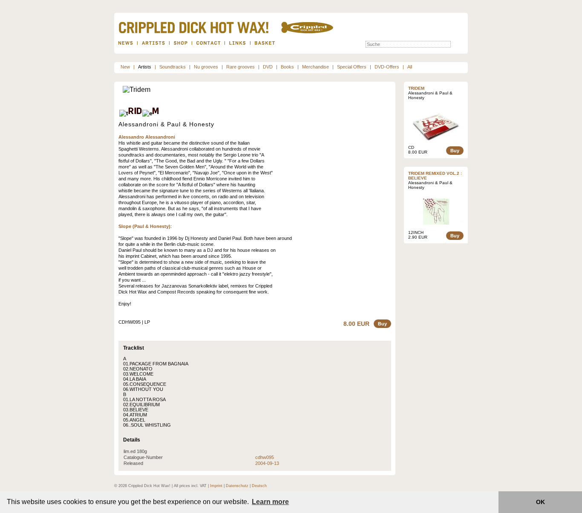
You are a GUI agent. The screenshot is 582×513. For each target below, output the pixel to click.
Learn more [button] (270, 501)
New (125, 66)
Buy (382, 323)
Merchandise (315, 66)
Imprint (216, 486)
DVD (268, 66)
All (409, 66)
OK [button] (540, 502)
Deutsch (259, 486)
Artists (144, 66)
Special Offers (351, 66)
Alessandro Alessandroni (146, 137)
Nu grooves (206, 66)
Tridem (416, 88)
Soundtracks (172, 66)
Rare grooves (240, 66)
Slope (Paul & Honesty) (144, 226)
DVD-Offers (387, 66)
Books (287, 66)
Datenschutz (237, 486)
